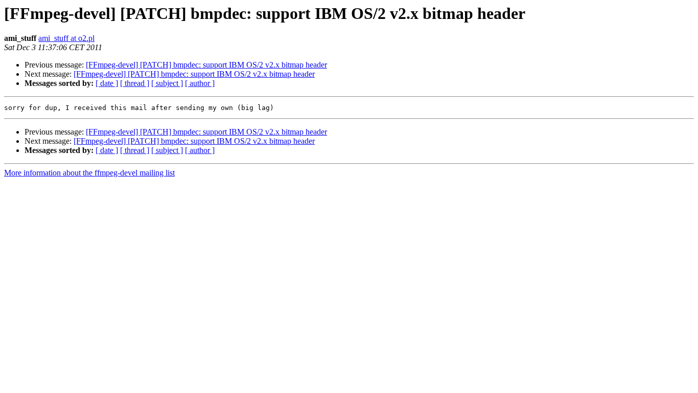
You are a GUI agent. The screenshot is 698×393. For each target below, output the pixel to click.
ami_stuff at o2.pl (66, 38)
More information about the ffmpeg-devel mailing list (89, 172)
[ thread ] (134, 83)
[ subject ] (167, 83)
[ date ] (107, 83)
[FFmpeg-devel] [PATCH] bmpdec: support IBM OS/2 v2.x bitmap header (206, 64)
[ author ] (200, 83)
